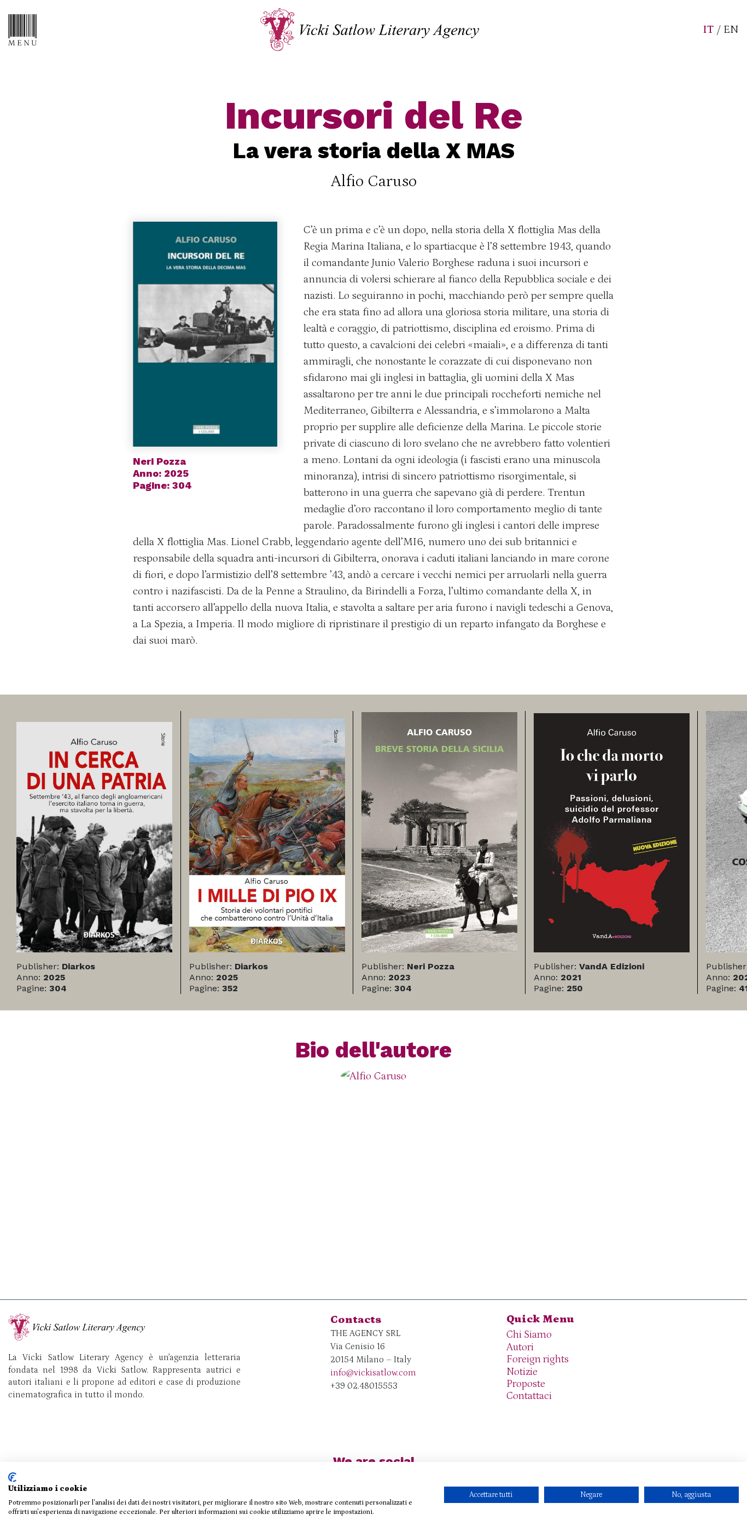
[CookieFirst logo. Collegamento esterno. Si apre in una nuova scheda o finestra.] (12, 1477)
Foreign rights (537, 1359)
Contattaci (529, 1396)
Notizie (522, 1372)
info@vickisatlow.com (373, 1373)
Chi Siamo (529, 1334)
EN (731, 30)
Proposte (525, 1384)
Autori (520, 1347)
